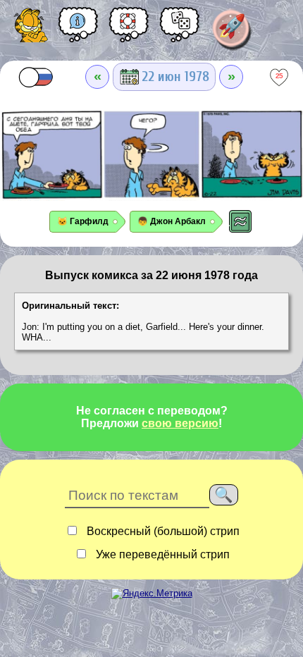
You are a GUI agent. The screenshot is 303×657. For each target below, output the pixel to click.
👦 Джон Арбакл (171, 221)
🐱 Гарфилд (83, 221)
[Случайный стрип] (180, 29)
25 (279, 75)
